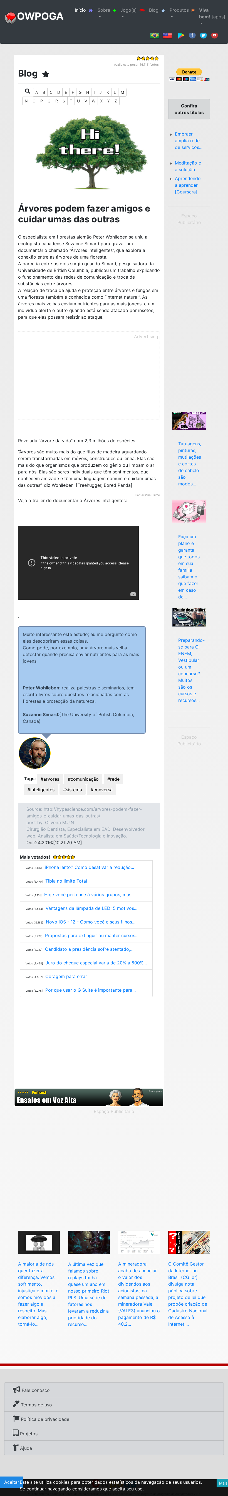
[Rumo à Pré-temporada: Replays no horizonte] (89, 1242)
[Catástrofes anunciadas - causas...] (189, 511)
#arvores (50, 779)
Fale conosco (35, 1390)
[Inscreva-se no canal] (214, 35)
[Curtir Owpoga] (192, 35)
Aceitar (11, 1482)
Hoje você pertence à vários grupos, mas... (89, 894)
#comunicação (83, 779)
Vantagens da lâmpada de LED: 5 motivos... (91, 908)
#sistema (72, 789)
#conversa (102, 789)
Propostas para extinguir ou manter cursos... (91, 935)
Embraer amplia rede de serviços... (188, 140)
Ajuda (25, 1448)
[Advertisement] (89, 380)
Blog (153, 10)
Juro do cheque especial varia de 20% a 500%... (96, 963)
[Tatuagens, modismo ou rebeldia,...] (189, 420)
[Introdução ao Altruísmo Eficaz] (39, 1242)
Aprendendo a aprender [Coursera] (188, 185)
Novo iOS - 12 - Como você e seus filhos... (90, 922)
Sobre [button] (104, 10)
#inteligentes (41, 789)
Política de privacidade (44, 1419)
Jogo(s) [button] (128, 10)
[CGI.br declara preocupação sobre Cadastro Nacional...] (189, 1242)
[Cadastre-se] (89, 1097)
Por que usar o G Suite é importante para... (90, 990)
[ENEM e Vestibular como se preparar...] (189, 617)
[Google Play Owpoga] (181, 35)
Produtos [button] (179, 10)
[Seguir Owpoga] (203, 35)
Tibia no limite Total (66, 881)
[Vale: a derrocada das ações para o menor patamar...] (139, 1242)
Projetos (28, 1433)
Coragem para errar (66, 976)
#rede (113, 779)
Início (85, 10)
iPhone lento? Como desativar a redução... (89, 867)
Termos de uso (35, 1404)
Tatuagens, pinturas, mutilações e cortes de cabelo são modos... (189, 464)
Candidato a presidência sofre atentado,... (89, 949)
